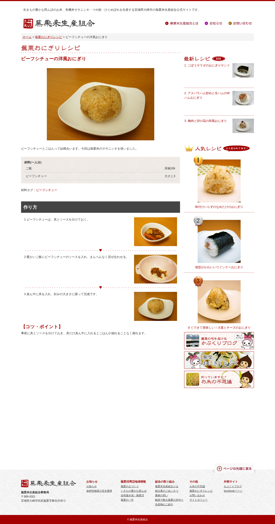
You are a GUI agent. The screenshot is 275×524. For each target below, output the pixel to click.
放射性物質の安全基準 (99, 490)
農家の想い (161, 495)
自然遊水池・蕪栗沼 (132, 495)
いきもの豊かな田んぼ (134, 490)
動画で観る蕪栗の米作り (169, 499)
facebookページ (233, 490)
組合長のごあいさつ (166, 490)
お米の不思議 (197, 486)
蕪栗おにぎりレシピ (48, 37)
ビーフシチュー (46, 190)
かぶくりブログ (233, 486)
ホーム (27, 37)
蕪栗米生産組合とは (181, 23)
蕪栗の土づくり (130, 486)
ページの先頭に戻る (234, 468)
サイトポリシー (198, 499)
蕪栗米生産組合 (59, 23)
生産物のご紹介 (164, 504)
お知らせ (213, 23)
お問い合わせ (240, 23)
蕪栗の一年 (127, 499)
